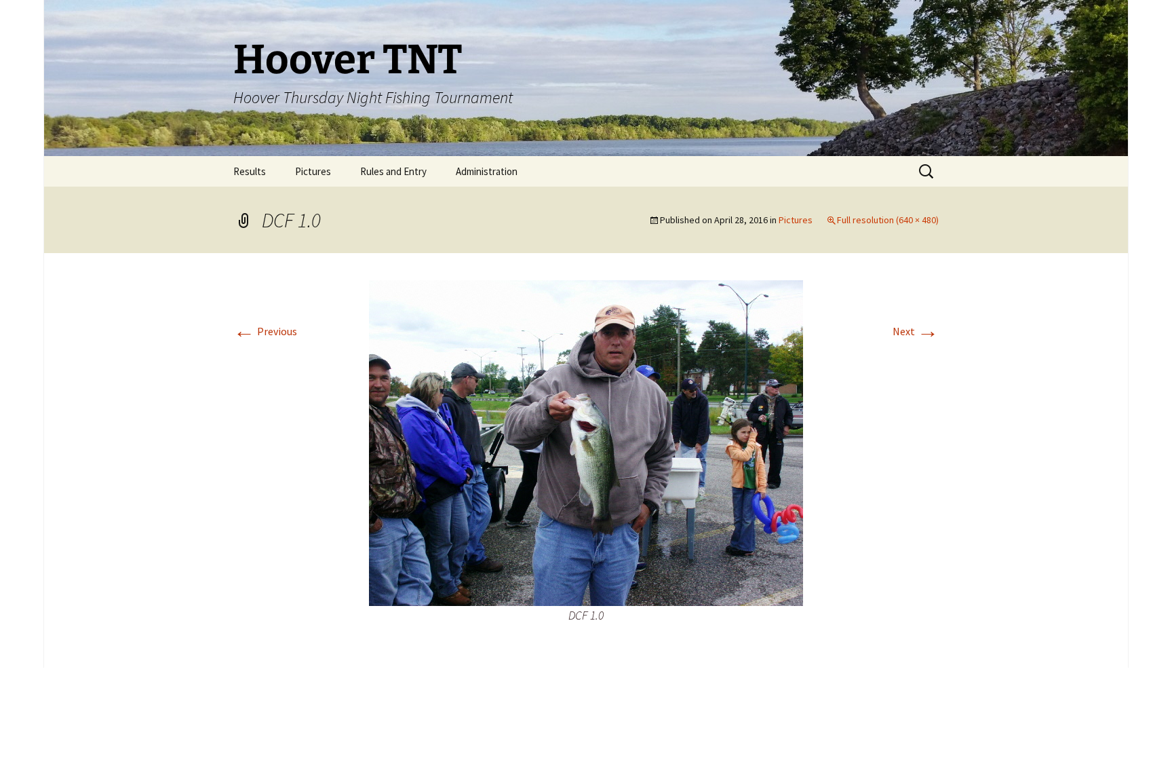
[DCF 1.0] (586, 442)
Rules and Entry (393, 171)
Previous (265, 331)
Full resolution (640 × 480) (888, 220)
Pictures (313, 171)
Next (916, 331)
